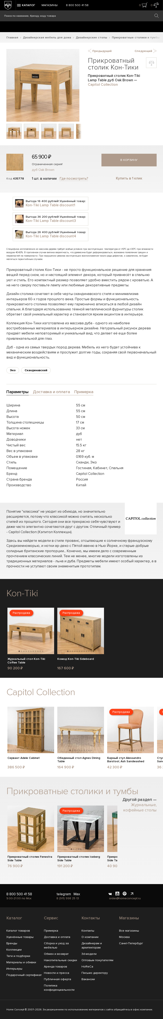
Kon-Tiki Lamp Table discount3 (51, 221)
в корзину (129, 160)
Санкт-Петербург (131, 943)
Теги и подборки (18, 956)
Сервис (51, 918)
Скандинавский (36, 370)
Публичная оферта (57, 979)
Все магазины (129, 930)
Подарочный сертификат (24, 975)
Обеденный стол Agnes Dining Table (78, 759)
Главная (12, 37)
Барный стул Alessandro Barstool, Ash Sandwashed (125, 759)
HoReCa (87, 966)
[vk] (110, 894)
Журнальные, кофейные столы (140, 807)
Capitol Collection (103, 84)
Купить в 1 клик (129, 178)
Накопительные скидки (60, 960)
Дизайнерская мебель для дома (47, 37)
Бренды (11, 943)
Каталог (14, 918)
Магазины (50, 5)
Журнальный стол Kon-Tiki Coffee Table (26, 660)
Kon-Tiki (22, 593)
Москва (124, 937)
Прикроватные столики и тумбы (136, 37)
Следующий (144, 51)
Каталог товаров (18, 930)
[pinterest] (124, 894)
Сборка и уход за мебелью (56, 945)
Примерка (51, 930)
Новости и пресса (56, 973)
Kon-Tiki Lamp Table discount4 (51, 236)
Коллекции (14, 949)
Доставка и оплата (57, 937)
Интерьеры (14, 968)
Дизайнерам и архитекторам (92, 945)
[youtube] (117, 894)
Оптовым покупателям (97, 960)
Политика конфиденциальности (59, 988)
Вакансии (88, 979)
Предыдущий (101, 51)
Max (76, 894)
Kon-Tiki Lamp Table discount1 (50, 205)
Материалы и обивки (21, 962)
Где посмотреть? (74, 178)
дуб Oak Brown (43, 170)
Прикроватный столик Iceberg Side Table (78, 858)
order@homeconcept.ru (125, 898)
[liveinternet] (131, 894)
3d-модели (89, 954)
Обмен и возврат (56, 954)
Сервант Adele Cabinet (23, 758)
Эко (13, 370)
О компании (90, 937)
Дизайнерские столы (91, 37)
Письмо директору (95, 973)
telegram (63, 894)
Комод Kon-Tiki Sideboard (75, 659)
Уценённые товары (20, 937)
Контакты (91, 918)
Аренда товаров (55, 966)
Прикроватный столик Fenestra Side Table (29, 858)
